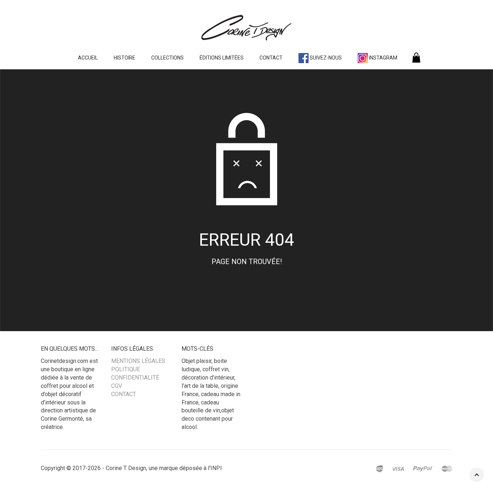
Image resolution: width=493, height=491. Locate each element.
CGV (116, 385)
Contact (271, 58)
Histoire (124, 58)
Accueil (88, 58)
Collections (167, 58)
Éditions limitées (222, 58)
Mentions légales (138, 361)
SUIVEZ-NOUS (325, 58)
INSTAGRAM (382, 58)
